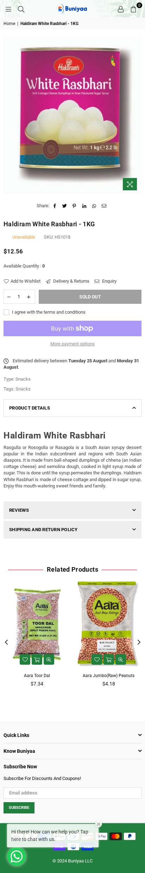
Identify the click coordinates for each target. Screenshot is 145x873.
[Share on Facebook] (54, 206)
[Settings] (120, 9)
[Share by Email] (104, 206)
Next (139, 642)
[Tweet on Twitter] (64, 206)
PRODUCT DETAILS (29, 408)
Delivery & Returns (70, 281)
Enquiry (108, 281)
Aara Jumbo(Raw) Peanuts (108, 675)
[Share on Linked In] (84, 206)
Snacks (23, 389)
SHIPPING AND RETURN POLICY (43, 529)
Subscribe (19, 807)
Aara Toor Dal (37, 675)
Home (9, 23)
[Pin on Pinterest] (74, 206)
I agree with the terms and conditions (48, 312)
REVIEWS (19, 510)
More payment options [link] (72, 343)
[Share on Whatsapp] (94, 206)
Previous (6, 642)
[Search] (21, 9)
